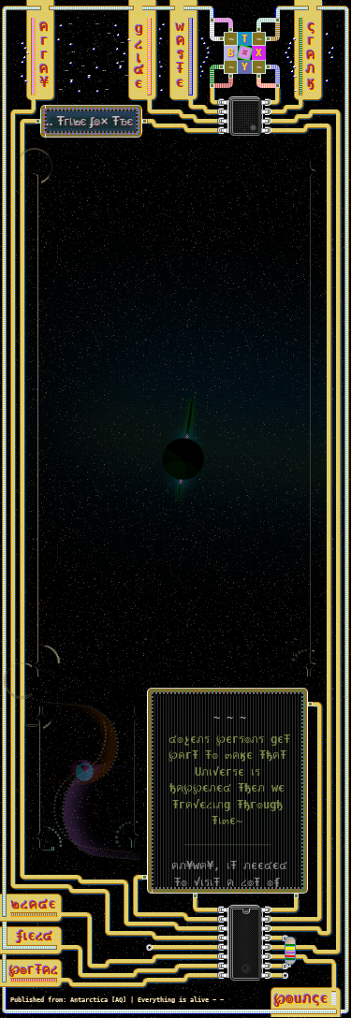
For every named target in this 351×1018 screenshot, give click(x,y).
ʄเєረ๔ (34, 935)
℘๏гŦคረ (33, 969)
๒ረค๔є (34, 903)
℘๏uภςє (301, 998)
